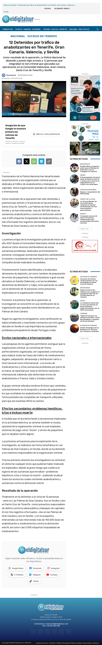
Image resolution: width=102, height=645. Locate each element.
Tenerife (83, 313)
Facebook (37, 568)
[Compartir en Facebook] (19, 161)
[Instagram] (40, 631)
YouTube (54, 575)
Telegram (37, 575)
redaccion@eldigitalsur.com (57, 624)
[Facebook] (33, 631)
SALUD (82, 300)
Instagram (55, 568)
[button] (97, 29)
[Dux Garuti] (4, 75)
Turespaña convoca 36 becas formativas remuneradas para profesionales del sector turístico (89, 219)
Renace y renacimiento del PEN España (90, 193)
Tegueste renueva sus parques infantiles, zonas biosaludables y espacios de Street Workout (90, 318)
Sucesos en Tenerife (42, 36)
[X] (61, 631)
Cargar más (84, 228)
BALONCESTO (85, 164)
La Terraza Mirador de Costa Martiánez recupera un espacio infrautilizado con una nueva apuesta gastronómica (88, 206)
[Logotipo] (18, 19)
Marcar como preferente (48, 134)
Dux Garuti (11, 75)
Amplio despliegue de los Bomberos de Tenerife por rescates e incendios (89, 329)
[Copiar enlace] (49, 161)
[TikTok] (54, 631)
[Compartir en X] (26, 161)
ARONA (82, 175)
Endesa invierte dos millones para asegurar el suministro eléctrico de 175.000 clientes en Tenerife (89, 293)
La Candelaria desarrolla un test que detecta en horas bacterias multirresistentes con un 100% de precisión (89, 306)
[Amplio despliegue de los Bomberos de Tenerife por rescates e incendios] (74, 328)
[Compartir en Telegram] (41, 161)
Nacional (17, 36)
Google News (18, 568)
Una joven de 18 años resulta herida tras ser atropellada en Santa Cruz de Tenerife (89, 281)
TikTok (36, 581)
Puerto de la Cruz (87, 199)
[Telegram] (47, 631)
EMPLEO (83, 214)
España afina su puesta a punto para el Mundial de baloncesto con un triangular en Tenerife (89, 169)
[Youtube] (68, 631)
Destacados (85, 288)
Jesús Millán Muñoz (88, 189)
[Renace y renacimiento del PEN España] (74, 191)
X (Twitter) (18, 575)
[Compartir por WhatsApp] (34, 161)
